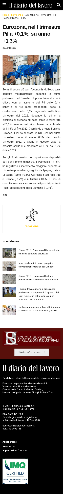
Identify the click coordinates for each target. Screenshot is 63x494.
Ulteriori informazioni (29, 352)
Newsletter (9, 446)
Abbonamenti (10, 442)
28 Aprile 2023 (9, 48)
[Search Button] (58, 5)
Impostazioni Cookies (15, 450)
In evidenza (17, 15)
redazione (31, 226)
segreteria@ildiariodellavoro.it (19, 425)
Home (6, 15)
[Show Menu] (4, 5)
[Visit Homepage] (31, 5)
